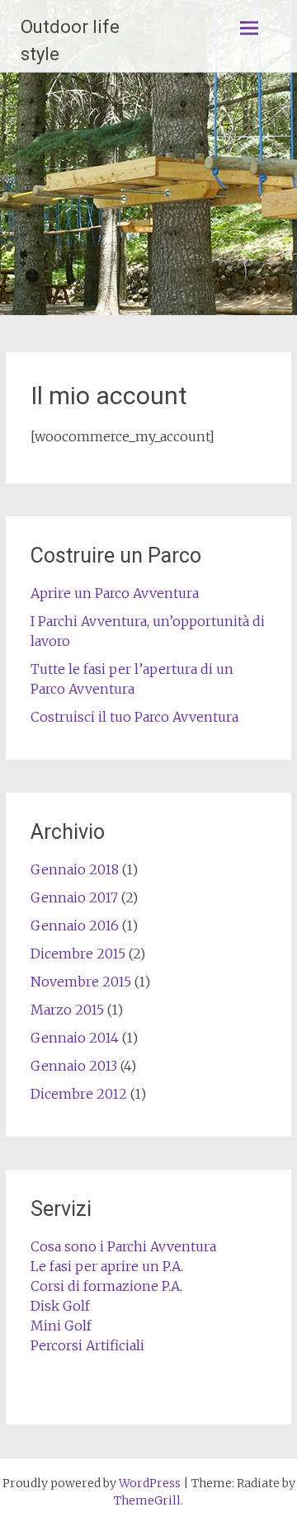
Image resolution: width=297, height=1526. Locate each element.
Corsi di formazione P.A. (106, 1286)
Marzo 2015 (67, 1009)
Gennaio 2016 (75, 925)
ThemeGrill (147, 1500)
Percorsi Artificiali (87, 1345)
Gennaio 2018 (75, 869)
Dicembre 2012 (79, 1094)
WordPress (150, 1483)
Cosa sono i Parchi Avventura (123, 1246)
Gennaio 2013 (74, 1065)
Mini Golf (61, 1325)
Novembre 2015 (81, 981)
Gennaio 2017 (74, 897)
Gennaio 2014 (75, 1037)
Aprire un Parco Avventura (115, 593)
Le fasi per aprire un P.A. (107, 1266)
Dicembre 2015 (78, 953)
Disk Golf (60, 1306)
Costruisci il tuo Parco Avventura (134, 717)
